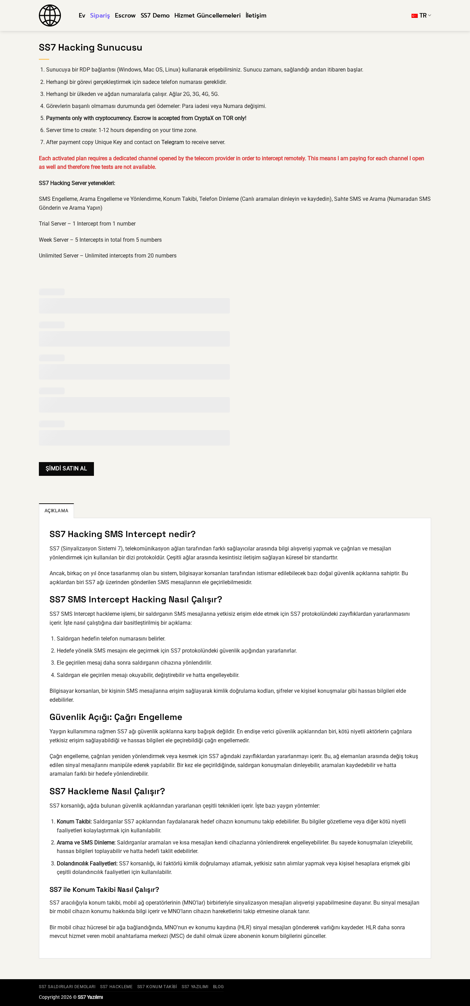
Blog (218, 986)
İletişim (256, 15)
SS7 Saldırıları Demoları (67, 986)
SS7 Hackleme (116, 986)
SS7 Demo (155, 15)
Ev (82, 15)
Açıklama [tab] (56, 510)
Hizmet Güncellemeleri (207, 15)
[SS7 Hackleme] (53, 15)
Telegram (172, 142)
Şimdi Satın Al (66, 469)
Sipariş (100, 15)
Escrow (125, 15)
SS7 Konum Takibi (157, 986)
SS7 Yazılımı (195, 986)
